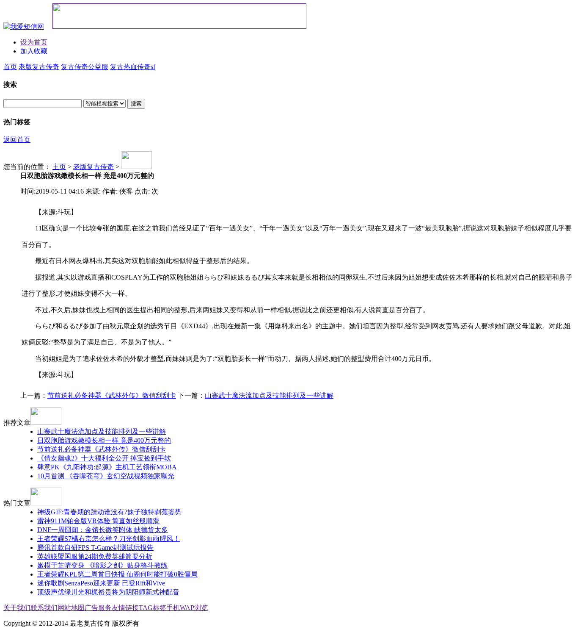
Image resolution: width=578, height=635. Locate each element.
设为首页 (33, 42)
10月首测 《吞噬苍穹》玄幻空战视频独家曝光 (105, 476)
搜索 (136, 103)
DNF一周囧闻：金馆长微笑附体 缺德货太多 (102, 529)
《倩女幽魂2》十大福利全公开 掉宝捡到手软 (104, 458)
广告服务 (98, 607)
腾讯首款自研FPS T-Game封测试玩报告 (95, 547)
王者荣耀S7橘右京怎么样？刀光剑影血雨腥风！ (108, 538)
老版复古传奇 (39, 66)
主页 (59, 166)
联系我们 (44, 607)
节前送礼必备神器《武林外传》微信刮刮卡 (111, 395)
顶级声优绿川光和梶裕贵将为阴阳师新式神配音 (108, 592)
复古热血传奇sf (132, 66)
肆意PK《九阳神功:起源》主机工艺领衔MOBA (107, 467)
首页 (10, 66)
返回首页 (16, 139)
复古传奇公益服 (84, 66)
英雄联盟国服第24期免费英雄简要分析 (94, 556)
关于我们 (16, 607)
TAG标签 (152, 607)
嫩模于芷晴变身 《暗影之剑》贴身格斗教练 (102, 565)
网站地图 (71, 607)
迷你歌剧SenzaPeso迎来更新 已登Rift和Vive (101, 583)
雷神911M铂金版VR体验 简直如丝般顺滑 (98, 520)
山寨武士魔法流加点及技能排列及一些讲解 (269, 395)
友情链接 (125, 607)
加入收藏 (33, 51)
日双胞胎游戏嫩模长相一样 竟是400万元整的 (104, 440)
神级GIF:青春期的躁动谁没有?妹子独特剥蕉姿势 (109, 512)
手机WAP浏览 (187, 607)
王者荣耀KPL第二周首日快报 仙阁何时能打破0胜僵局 (117, 574)
